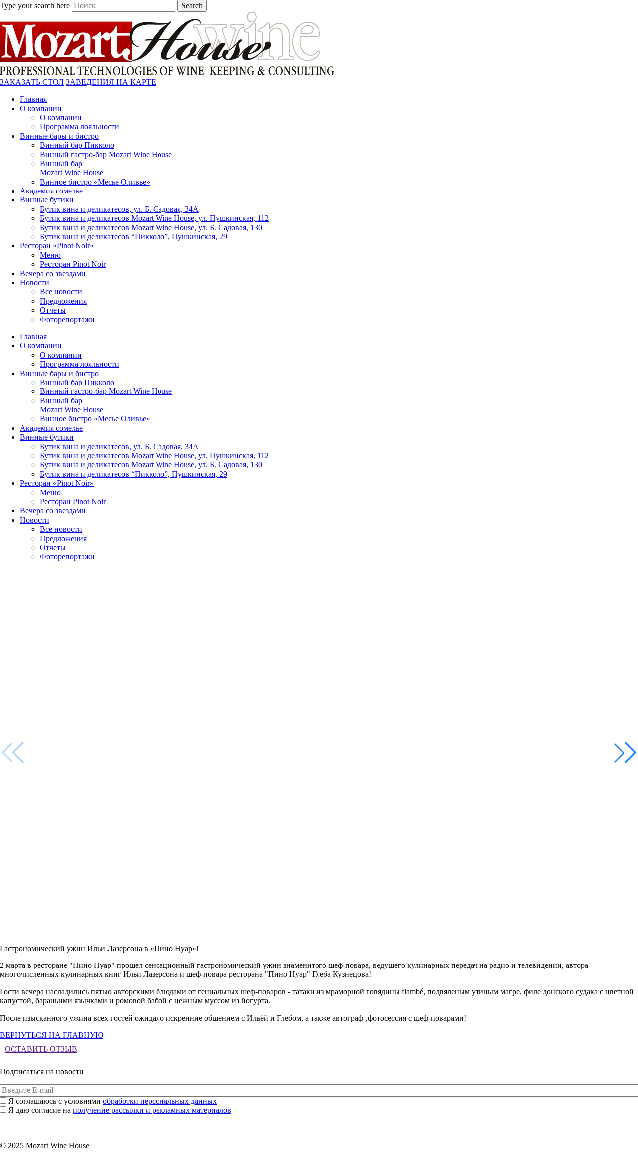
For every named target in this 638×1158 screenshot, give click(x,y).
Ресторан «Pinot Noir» (57, 245)
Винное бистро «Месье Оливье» (95, 182)
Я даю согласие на (119, 1110)
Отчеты (53, 310)
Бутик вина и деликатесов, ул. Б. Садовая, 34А (119, 209)
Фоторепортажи (67, 319)
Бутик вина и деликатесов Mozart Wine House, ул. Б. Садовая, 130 (151, 227)
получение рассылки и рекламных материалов (152, 1110)
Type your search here (35, 5)
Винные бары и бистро (59, 136)
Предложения (63, 301)
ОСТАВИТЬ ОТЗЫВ (41, 1049)
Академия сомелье (51, 191)
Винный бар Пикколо (77, 145)
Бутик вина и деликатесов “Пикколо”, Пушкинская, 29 (133, 236)
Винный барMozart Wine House (71, 168)
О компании (41, 108)
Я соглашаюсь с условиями (112, 1101)
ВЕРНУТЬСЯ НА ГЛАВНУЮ (51, 1035)
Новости (34, 282)
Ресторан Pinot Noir (73, 264)
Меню (50, 255)
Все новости (61, 291)
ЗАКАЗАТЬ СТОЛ (32, 82)
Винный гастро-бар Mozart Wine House (106, 154)
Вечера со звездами (53, 273)
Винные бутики (47, 199)
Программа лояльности (79, 126)
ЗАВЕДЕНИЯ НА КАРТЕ (111, 82)
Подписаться (319, 1119)
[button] (625, 753)
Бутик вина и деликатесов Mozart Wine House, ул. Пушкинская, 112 (154, 218)
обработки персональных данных (160, 1101)
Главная (33, 99)
